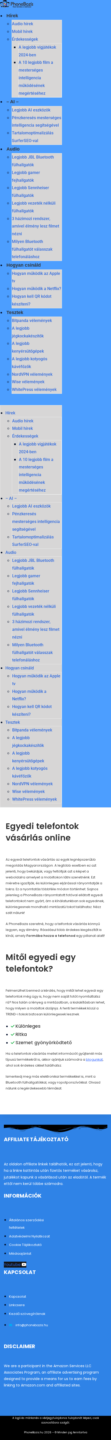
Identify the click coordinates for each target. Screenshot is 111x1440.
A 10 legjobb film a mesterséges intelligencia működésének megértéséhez (36, 77)
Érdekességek (25, 39)
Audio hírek (22, 23)
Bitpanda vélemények (32, 320)
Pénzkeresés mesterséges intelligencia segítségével (36, 521)
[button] (31, 401)
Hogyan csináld (23, 265)
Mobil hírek (22, 31)
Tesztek (14, 312)
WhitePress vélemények (34, 389)
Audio (13, 149)
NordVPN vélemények (32, 374)
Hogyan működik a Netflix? (36, 288)
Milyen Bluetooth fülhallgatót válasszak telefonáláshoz (32, 249)
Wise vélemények (28, 381)
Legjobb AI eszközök (31, 110)
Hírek (12, 15)
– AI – (12, 101)
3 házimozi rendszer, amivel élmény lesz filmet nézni (35, 226)
